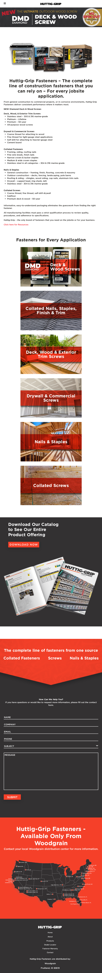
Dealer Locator (50, 945)
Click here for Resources (16, 224)
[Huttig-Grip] (51, 17)
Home (50, 933)
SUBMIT (12, 797)
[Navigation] (5, 3)
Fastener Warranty (50, 949)
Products (50, 941)
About (50, 937)
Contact (50, 952)
